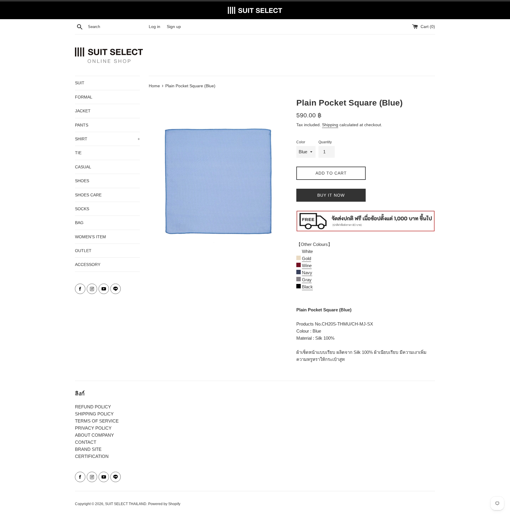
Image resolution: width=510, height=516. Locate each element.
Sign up (174, 26)
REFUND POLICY (93, 406)
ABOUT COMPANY (94, 435)
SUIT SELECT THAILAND (125, 504)
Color (300, 142)
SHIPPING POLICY (94, 413)
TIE (78, 152)
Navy (307, 272)
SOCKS (82, 208)
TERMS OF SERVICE (97, 420)
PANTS (81, 125)
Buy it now (331, 195)
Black (307, 286)
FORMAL (83, 97)
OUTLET (83, 250)
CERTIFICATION (92, 456)
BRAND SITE (88, 449)
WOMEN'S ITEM (90, 236)
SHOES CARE (88, 195)
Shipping (330, 124)
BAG (79, 222)
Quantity (325, 142)
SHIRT (107, 139)
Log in (154, 26)
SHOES (82, 180)
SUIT (79, 82)
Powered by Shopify (164, 504)
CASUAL (83, 167)
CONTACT (85, 442)
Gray (307, 279)
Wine (307, 265)
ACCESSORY (87, 264)
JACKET (83, 111)
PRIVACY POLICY (93, 427)
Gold (306, 258)
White (307, 251)
